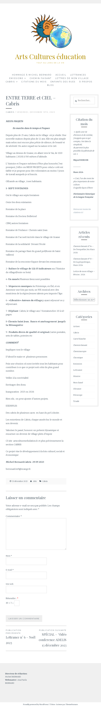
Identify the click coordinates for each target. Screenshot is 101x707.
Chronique (78, 357)
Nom (9, 556)
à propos (85, 82)
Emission (77, 364)
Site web (9, 584)
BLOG (50, 85)
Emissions (16, 78)
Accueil (60, 75)
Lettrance (77, 370)
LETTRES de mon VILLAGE (72, 78)
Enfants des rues (62, 82)
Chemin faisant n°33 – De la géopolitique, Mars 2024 (83, 262)
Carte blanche (79, 339)
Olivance (77, 389)
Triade (76, 401)
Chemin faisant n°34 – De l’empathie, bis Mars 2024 (84, 249)
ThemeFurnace (72, 704)
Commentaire (14, 516)
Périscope (77, 395)
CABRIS (10, 82)
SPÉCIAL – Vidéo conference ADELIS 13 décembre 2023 (52, 638)
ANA (35, 481)
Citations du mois (34, 82)
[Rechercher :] (84, 100)
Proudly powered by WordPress (35, 704)
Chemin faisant (40, 78)
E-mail (10, 570)
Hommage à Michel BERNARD (32, 75)
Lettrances (78, 75)
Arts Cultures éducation (50, 56)
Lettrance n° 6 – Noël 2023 (20, 637)
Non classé (78, 382)
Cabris (10, 112)
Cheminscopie (79, 351)
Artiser (76, 326)
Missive (76, 376)
